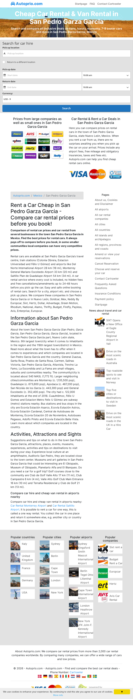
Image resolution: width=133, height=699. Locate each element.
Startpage (81, 3)
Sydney (55, 543)
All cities (100, 224)
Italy (24, 543)
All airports (102, 209)
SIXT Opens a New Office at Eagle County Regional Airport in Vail (114, 332)
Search (66, 108)
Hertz (112, 583)
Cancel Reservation (107, 263)
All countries (102, 229)
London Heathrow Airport (86, 609)
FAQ (92, 3)
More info (58, 695)
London (55, 580)
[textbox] (66, 53)
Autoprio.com (28, 3)
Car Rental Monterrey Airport (28, 505)
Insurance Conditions (108, 293)
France (26, 568)
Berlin (54, 556)
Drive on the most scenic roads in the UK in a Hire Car (113, 421)
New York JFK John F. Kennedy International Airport (85, 628)
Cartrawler (76, 672)
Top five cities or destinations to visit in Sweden (113, 397)
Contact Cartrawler (109, 3)
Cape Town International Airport (85, 594)
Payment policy (104, 299)
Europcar (115, 571)
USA (24, 592)
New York (57, 592)
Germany (27, 580)
